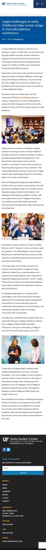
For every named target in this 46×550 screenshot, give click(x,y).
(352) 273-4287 (7, 524)
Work (4, 488)
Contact (5, 501)
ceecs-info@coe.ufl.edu (12, 541)
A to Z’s (5, 498)
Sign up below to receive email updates (16, 463)
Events (5, 495)
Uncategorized (18, 39)
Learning (6, 491)
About (5, 485)
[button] (37, 4)
